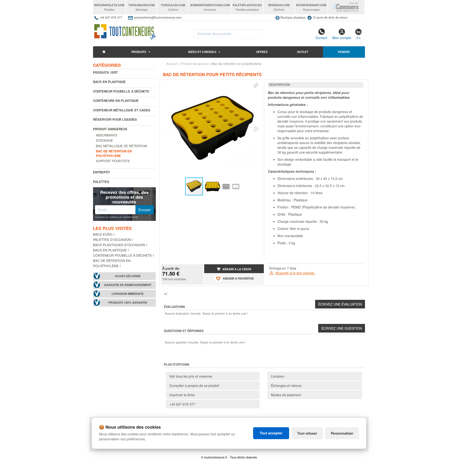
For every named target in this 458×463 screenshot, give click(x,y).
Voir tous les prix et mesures (190, 376)
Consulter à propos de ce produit (194, 385)
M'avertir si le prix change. (295, 273)
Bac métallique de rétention (121, 146)
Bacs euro (102, 234)
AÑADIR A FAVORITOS (238, 278)
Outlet (302, 52)
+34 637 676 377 (182, 404)
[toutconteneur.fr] (125, 30)
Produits (138, 52)
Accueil (172, 63)
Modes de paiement (286, 394)
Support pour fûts (113, 161)
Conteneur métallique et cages (121, 110)
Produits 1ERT (105, 72)
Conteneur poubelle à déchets (121, 91)
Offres (262, 52)
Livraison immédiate (128, 294)
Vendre (344, 52)
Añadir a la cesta (236, 269)
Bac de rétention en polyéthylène (111, 263)
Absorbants (106, 135)
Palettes (101, 181)
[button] (256, 85)
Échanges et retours (286, 385)
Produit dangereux (110, 129)
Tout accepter (271, 433)
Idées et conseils (202, 52)
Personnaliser (342, 433)
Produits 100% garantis (127, 303)
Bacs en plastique (109, 81)
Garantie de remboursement (127, 285)
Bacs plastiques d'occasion (119, 244)
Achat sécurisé (128, 276)
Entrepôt (101, 172)
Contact (321, 37)
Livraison (278, 376)
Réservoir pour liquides (115, 119)
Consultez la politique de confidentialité (116, 217)
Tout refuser (307, 433)
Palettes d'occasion (112, 239)
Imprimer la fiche (182, 394)
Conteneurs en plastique (116, 100)
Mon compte (341, 37)
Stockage (104, 140)
